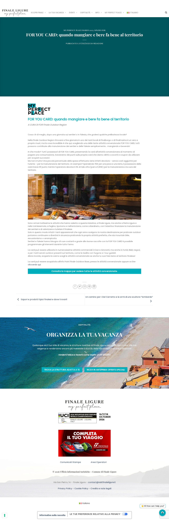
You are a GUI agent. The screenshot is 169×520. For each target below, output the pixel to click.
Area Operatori (99, 462)
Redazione (98, 43)
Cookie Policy (81, 488)
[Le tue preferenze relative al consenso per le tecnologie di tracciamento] (4, 515)
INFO (97, 12)
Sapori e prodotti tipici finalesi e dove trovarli (43, 299)
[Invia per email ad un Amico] (84, 286)
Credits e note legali (101, 488)
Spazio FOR (99, 30)
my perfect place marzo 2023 (78, 30)
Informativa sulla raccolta (52, 515)
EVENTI (72, 12)
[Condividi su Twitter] (80, 286)
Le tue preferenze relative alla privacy (95, 514)
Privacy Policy (65, 488)
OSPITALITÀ (85, 12)
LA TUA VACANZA (56, 12)
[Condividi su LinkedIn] (94, 286)
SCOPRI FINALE (37, 12)
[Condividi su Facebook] (75, 286)
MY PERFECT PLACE (113, 12)
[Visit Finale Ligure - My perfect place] (15, 12)
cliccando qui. (34, 264)
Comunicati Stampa (70, 462)
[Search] (166, 12)
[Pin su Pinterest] (89, 286)
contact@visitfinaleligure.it (102, 482)
